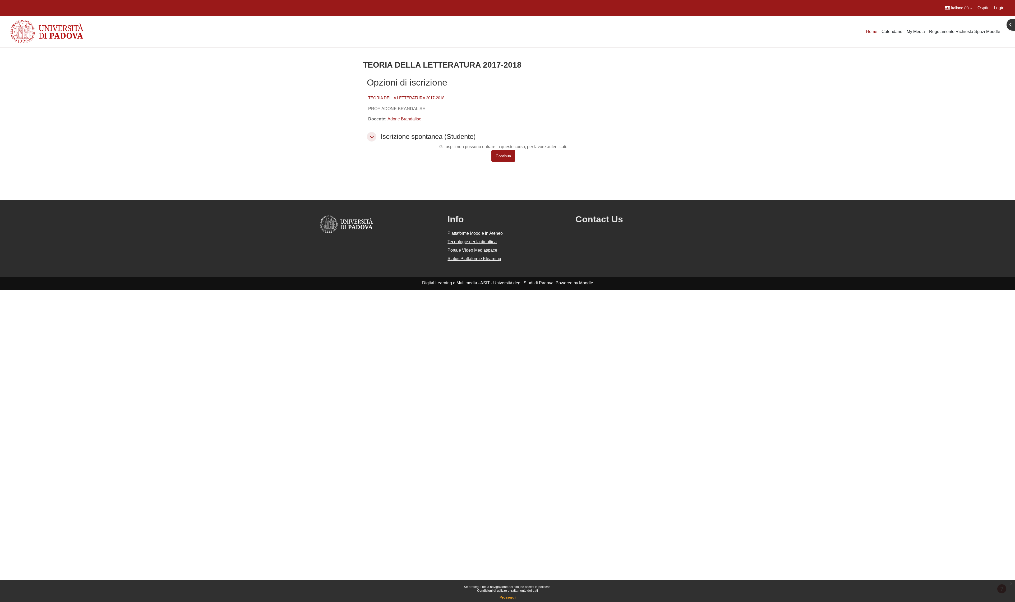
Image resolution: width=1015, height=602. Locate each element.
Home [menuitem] (871, 31)
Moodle (586, 283)
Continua (503, 156)
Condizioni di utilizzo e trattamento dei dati (507, 590)
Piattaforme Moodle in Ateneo (475, 233)
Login (999, 8)
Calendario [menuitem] (892, 31)
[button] (958, 8)
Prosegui (508, 597)
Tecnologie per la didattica (472, 241)
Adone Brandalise (404, 119)
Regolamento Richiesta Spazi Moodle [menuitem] (964, 31)
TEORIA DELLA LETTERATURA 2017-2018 (406, 98)
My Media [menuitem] (916, 31)
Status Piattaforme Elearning (474, 258)
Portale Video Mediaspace (472, 250)
